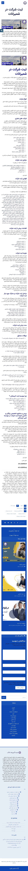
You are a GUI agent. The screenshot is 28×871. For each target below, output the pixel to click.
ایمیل (23, 669)
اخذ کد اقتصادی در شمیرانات (18, 511)
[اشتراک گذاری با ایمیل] (5, 523)
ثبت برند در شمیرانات (9, 511)
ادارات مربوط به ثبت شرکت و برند (13, 822)
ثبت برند (22, 596)
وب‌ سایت (23, 676)
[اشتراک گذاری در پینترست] (11, 523)
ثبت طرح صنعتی (13, 798)
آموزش (13, 708)
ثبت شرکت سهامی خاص (13, 794)
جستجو (3, 697)
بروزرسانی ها (13, 716)
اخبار (13, 710)
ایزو (13, 714)
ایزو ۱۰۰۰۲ (13, 831)
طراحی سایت (6, 861)
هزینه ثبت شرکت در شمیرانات (21, 516)
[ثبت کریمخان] (25, 3)
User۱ (22, 505)
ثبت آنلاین (13, 720)
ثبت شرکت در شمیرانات (21, 513)
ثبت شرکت (13, 812)
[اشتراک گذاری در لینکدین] (8, 523)
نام (24, 662)
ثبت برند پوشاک (13, 804)
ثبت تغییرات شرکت (13, 800)
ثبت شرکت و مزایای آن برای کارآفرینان (13, 826)
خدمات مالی (13, 727)
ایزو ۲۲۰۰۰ (13, 828)
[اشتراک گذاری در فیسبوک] (17, 523)
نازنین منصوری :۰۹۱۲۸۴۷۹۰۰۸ (13, 847)
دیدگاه (23, 648)
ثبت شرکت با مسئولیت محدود (13, 792)
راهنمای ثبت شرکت (20, 508)
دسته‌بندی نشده (17, 625)
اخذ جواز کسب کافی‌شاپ (13, 824)
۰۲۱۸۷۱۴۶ (13, 845)
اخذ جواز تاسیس (13, 802)
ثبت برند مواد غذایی (13, 808)
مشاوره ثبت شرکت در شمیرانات (11, 513)
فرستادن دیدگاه (20, 688)
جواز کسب (13, 725)
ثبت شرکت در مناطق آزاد (13, 723)
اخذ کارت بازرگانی (13, 806)
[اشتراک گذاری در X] (14, 523)
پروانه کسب (13, 718)
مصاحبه (13, 735)
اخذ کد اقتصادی (13, 810)
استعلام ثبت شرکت (13, 712)
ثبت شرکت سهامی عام (13, 796)
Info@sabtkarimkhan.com (13, 843)
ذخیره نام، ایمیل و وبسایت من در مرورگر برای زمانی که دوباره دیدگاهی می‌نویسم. (13, 683)
